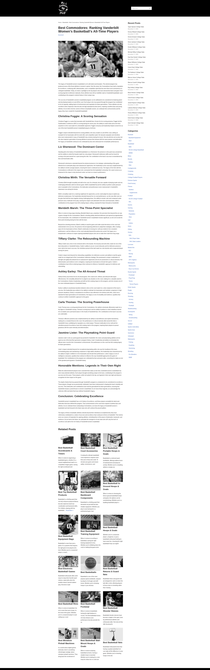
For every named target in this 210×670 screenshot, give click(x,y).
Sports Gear (131, 330)
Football (130, 195)
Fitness (130, 186)
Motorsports (131, 262)
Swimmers (131, 333)
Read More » (69, 510)
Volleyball (131, 336)
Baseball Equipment (135, 137)
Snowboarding (133, 317)
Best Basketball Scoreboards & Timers (65, 451)
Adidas (131, 162)
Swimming (132, 348)
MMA (130, 256)
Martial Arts (131, 247)
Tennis (131, 281)
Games (130, 205)
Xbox (130, 217)
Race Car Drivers (134, 269)
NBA (130, 147)
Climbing (130, 174)
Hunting (131, 302)
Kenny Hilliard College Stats (136, 32)
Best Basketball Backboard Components (88, 495)
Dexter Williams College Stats (136, 47)
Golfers (131, 223)
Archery (131, 299)
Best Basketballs (88, 572)
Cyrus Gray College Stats (135, 67)
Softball (130, 324)
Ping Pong (132, 278)
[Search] (150, 8)
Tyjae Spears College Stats (136, 26)
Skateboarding (132, 308)
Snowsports (131, 311)
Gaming (130, 208)
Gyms (129, 226)
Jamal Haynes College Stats (136, 102)
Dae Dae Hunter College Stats (137, 57)
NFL (130, 201)
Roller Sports (132, 287)
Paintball (131, 305)
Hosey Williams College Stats (136, 112)
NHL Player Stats (135, 238)
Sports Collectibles (133, 327)
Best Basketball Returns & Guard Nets (111, 571)
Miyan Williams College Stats (136, 62)
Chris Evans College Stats (135, 97)
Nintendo (131, 211)
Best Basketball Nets (112, 642)
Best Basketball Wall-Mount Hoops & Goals (90, 643)
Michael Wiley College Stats (136, 52)
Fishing (131, 342)
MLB (130, 140)
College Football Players (135, 177)
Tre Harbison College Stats (136, 72)
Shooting (130, 296)
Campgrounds (132, 168)
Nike (130, 165)
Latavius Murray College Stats (136, 107)
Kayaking (131, 345)
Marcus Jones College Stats (136, 77)
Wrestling (130, 351)
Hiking (130, 229)
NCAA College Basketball (136, 150)
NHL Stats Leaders (135, 241)
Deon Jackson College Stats (136, 42)
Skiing (130, 314)
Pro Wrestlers (133, 354)
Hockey (130, 232)
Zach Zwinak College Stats (136, 123)
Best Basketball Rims (68, 604)
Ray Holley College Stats (135, 87)
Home (59, 22)
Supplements (133, 192)
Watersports (131, 339)
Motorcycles (132, 266)
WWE (130, 357)
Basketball (65, 22)
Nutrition (131, 189)
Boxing (131, 253)
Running (130, 293)
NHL (130, 235)
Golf (129, 220)
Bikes (129, 156)
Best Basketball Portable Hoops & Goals (111, 451)
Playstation (132, 214)
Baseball (130, 134)
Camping (130, 171)
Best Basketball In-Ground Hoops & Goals (112, 486)
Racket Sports (132, 272)
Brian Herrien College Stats (136, 92)
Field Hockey (132, 183)
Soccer (130, 321)
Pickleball (131, 275)
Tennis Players (134, 284)
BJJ (130, 250)
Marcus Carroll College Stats (136, 82)
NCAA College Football (135, 198)
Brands (130, 159)
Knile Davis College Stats (135, 118)
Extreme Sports (132, 180)
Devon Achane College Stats (136, 37)
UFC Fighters (133, 259)
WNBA (131, 153)
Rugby (130, 290)
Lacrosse (130, 244)
